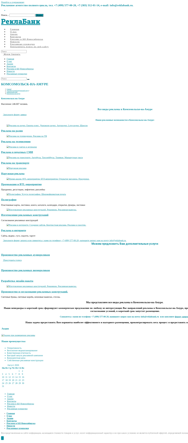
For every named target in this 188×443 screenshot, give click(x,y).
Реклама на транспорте (15, 162)
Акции (10, 64)
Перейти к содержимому (12, 2)
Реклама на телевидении (16, 141)
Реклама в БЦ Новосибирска (20, 69)
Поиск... (5, 15)
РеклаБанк (20, 21)
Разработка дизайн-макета (17, 280)
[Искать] (28, 79)
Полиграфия (8, 199)
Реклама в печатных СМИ (17, 152)
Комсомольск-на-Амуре (13, 93)
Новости (11, 71)
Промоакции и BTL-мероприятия (21, 184)
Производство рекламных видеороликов (25, 270)
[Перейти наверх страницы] (2, 438)
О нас (9, 61)
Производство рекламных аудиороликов (25, 254)
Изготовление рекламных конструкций (24, 214)
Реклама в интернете (13, 230)
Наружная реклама (12, 173)
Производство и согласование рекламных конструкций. (34, 291)
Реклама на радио (12, 130)
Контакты (11, 66)
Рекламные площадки (17, 74)
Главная (10, 59)
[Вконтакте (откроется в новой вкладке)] (7, 10)
